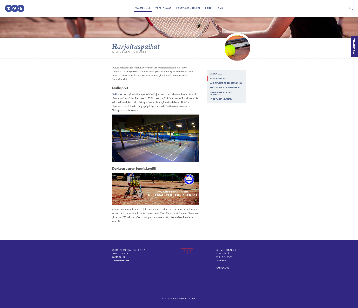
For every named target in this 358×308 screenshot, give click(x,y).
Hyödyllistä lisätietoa (221, 99)
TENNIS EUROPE (224, 257)
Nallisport (118, 94)
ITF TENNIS (221, 260)
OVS (220, 8)
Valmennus (143, 8)
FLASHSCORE (222, 267)
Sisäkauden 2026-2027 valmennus (221, 93)
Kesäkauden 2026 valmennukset (226, 87)
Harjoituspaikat (218, 78)
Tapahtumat (163, 8)
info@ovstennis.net (120, 260)
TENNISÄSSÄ (222, 253)
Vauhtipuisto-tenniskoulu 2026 (226, 83)
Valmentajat (216, 74)
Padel (209, 8)
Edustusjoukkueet (188, 8)
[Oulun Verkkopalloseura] (14, 8)
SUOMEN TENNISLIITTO (227, 249)
